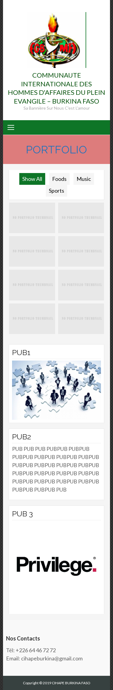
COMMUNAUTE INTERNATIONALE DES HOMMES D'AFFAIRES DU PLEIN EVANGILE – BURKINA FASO (56, 88)
